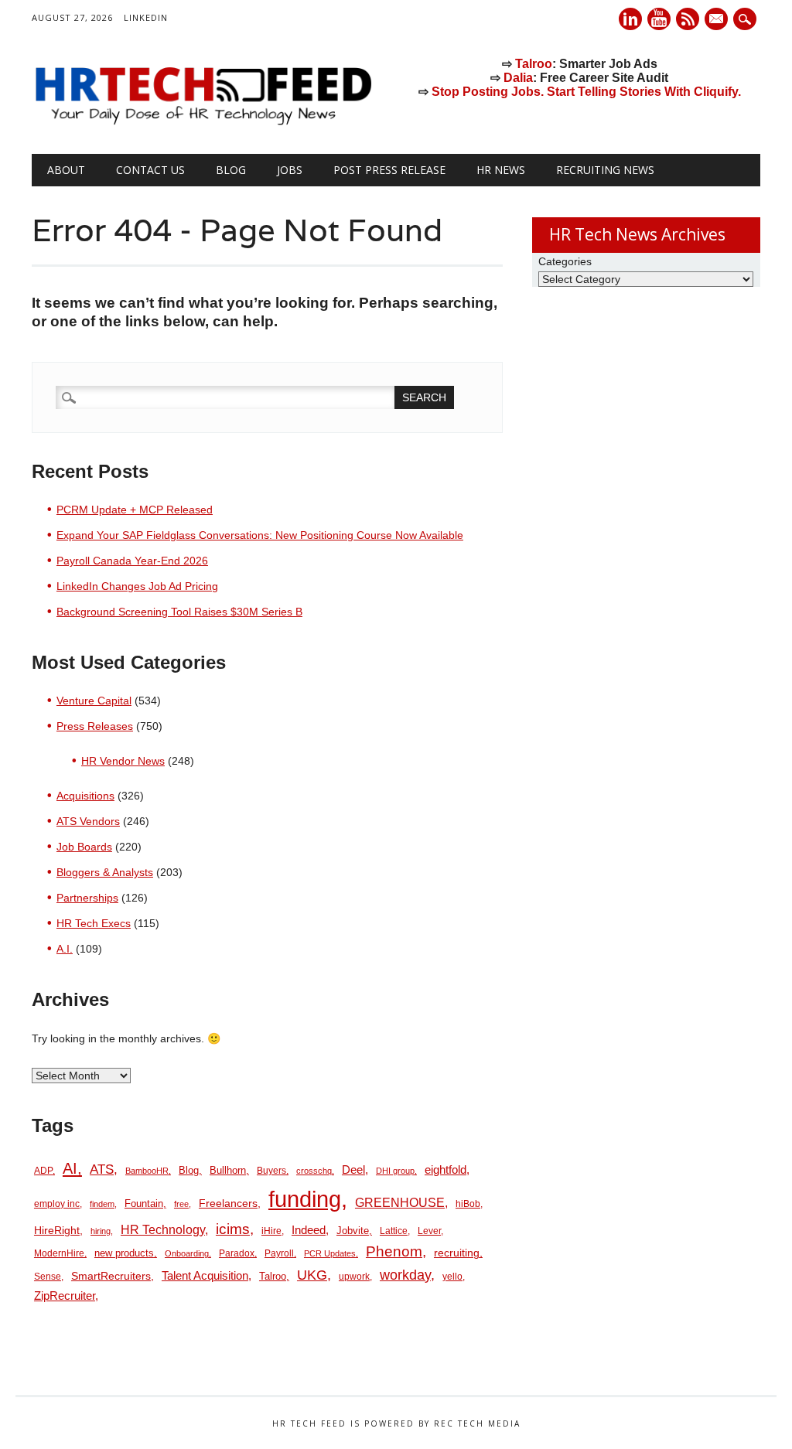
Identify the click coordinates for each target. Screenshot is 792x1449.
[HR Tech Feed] (203, 122)
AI (70, 1168)
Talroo (533, 63)
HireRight (57, 1230)
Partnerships (87, 898)
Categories (565, 261)
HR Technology (163, 1229)
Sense (47, 1276)
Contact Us (150, 169)
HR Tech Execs (93, 923)
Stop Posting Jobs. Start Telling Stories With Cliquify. (586, 91)
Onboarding (187, 1253)
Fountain (144, 1203)
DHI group (395, 1170)
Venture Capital (93, 700)
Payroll (279, 1253)
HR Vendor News (123, 761)
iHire (271, 1231)
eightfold (445, 1169)
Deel (353, 1170)
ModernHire (59, 1253)
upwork (354, 1276)
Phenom (394, 1251)
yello (452, 1276)
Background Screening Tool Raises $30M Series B (179, 611)
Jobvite (352, 1230)
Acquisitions (85, 795)
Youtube (659, 19)
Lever (429, 1231)
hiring (100, 1231)
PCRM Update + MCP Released (134, 509)
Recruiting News (605, 169)
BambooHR (147, 1170)
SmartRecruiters (111, 1276)
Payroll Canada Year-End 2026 (132, 560)
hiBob (468, 1203)
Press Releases (94, 726)
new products (124, 1253)
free (181, 1204)
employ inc (57, 1204)
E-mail (718, 20)
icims (233, 1229)
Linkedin (630, 19)
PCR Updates (330, 1253)
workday (405, 1275)
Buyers (271, 1170)
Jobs (289, 169)
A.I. (64, 949)
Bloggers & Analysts (104, 872)
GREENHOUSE (400, 1202)
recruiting (457, 1253)
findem (102, 1204)
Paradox (236, 1253)
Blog (231, 169)
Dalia (518, 77)
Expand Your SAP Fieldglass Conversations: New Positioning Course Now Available (259, 535)
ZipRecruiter (64, 1295)
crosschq (314, 1170)
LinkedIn (146, 17)
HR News (500, 169)
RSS (687, 19)
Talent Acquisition (205, 1276)
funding (304, 1199)
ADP (43, 1170)
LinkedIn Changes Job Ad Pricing (137, 586)
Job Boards (84, 846)
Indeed (309, 1229)
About (66, 169)
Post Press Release (389, 169)
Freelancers (228, 1203)
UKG (312, 1275)
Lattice (394, 1231)
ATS (102, 1169)
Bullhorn (228, 1170)
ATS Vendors (88, 821)
